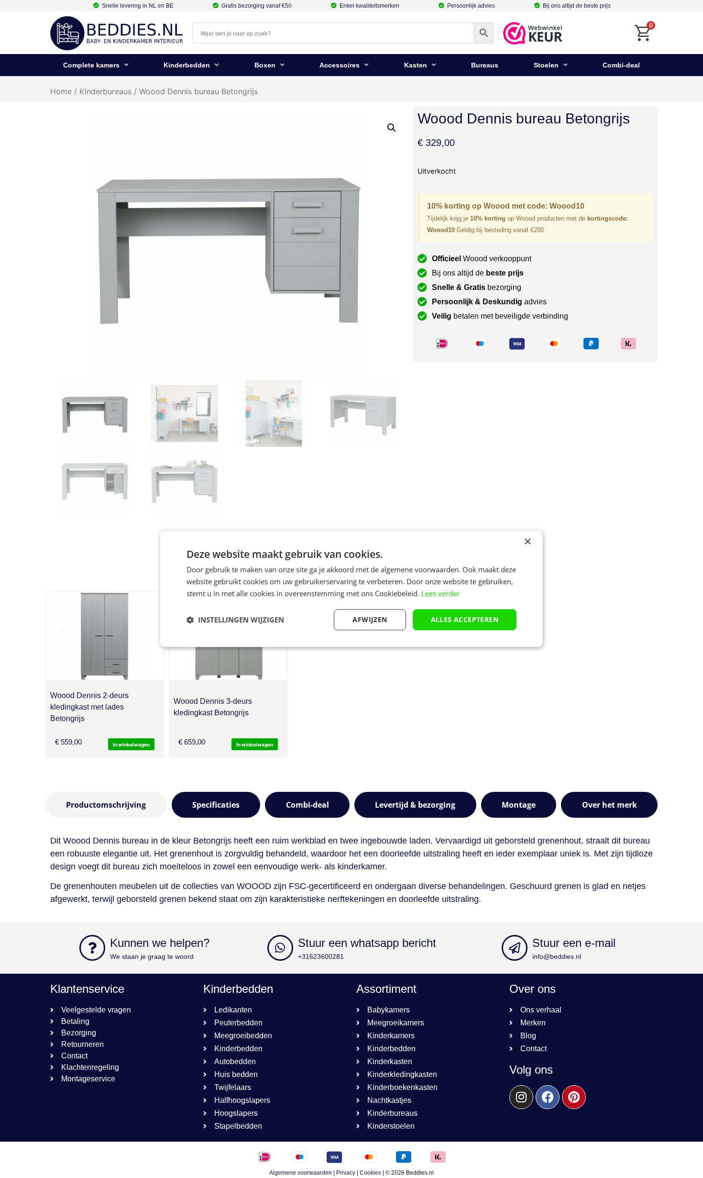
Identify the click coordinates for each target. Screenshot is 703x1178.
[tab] (106, 805)
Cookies (370, 1172)
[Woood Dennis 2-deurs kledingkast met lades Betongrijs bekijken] (104, 636)
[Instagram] (521, 1097)
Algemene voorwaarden (300, 1172)
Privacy (345, 1172)
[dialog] (351, 589)
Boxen (264, 65)
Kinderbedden (187, 65)
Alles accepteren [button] (464, 619)
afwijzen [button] (369, 619)
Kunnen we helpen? (159, 942)
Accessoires (339, 65)
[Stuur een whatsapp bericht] (280, 948)
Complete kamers (91, 65)
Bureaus (484, 65)
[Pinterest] (574, 1097)
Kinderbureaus (105, 91)
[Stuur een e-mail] (514, 948)
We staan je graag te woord (152, 956)
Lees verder (440, 593)
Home (61, 91)
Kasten (415, 65)
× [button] (527, 541)
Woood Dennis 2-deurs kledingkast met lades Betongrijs (89, 706)
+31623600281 (321, 956)
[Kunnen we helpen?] (92, 948)
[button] (391, 127)
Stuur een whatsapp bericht (367, 942)
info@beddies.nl (556, 956)
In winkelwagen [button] (131, 744)
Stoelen (546, 65)
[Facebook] (548, 1097)
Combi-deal (621, 65)
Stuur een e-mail (573, 942)
